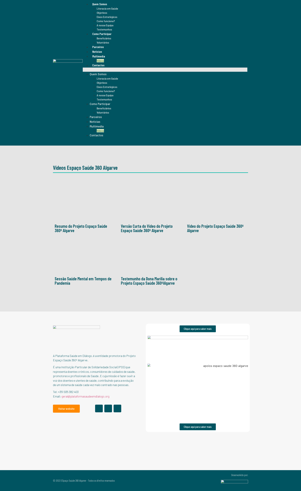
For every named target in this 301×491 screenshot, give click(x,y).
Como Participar (101, 34)
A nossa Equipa (105, 25)
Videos (100, 60)
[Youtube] (117, 408)
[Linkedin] (108, 408)
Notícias (97, 51)
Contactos (98, 65)
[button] (165, 70)
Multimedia (98, 56)
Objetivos (102, 12)
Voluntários (103, 42)
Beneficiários (104, 38)
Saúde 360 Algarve (11, 142)
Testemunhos (104, 29)
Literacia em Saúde (107, 8)
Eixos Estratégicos (107, 16)
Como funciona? (106, 21)
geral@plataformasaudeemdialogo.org (85, 396)
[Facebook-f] (99, 408)
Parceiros (98, 47)
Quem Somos (99, 4)
